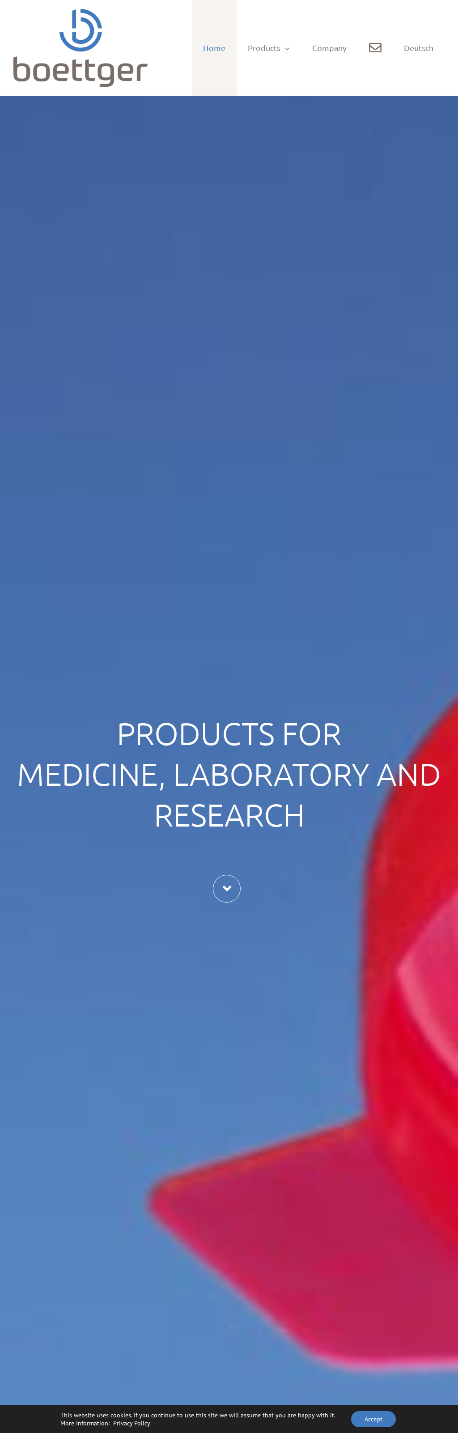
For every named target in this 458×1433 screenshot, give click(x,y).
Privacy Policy (131, 1423)
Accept (373, 1419)
